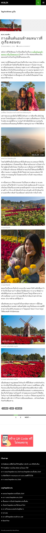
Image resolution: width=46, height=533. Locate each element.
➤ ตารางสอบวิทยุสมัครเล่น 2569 (11, 497)
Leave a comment (24, 46)
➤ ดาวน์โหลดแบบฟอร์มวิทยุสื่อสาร (12, 509)
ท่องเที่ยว (7, 34)
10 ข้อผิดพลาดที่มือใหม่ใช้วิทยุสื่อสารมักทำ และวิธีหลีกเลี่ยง (20, 464)
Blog (3, 34)
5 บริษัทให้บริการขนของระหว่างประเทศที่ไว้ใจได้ (17, 475)
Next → (28, 417)
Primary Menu (43, 2)
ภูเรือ (12, 408)
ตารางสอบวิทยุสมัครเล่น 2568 (11, 479)
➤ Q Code (4, 513)
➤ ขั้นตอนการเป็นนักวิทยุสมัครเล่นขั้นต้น (14, 501)
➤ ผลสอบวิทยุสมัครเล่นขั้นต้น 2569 (12, 493)
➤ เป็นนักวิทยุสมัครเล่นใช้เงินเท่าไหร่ (13, 505)
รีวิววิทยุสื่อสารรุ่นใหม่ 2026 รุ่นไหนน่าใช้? (15, 468)
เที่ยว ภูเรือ (18, 408)
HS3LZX (4, 2)
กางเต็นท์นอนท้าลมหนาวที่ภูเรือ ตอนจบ (21, 40)
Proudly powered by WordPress (10, 530)
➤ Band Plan (5, 521)
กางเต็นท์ (5, 408)
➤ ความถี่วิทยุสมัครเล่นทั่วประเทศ (12, 517)
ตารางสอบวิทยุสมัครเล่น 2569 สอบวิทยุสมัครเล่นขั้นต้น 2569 (21, 472)
